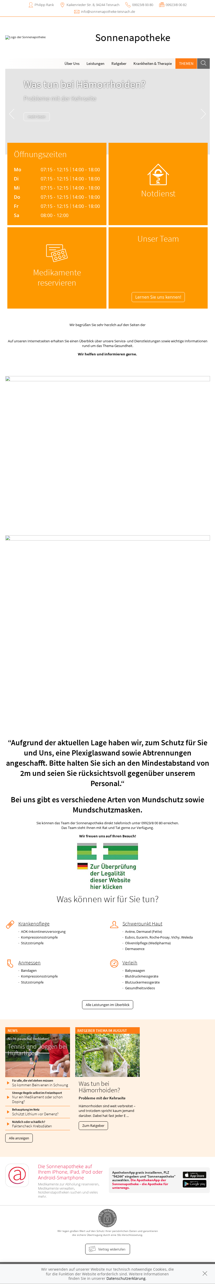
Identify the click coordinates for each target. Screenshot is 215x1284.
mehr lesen (36, 116)
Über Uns (71, 63)
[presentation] (12, 113)
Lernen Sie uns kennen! (158, 297)
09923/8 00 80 (142, 4)
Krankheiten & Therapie (152, 63)
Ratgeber (118, 63)
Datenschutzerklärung (126, 1278)
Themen (186, 63)
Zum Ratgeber (93, 1125)
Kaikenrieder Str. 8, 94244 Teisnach (93, 4)
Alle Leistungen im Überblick (108, 1004)
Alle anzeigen (19, 1138)
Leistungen (95, 63)
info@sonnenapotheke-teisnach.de (108, 11)
